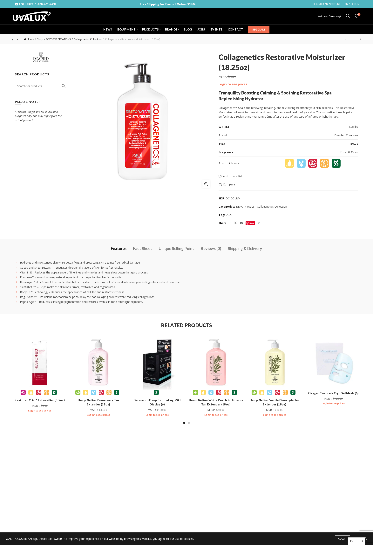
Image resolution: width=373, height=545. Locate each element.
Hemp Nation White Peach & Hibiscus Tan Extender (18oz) (216, 402)
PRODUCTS (150, 29)
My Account (353, 4)
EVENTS (216, 29)
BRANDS (171, 29)
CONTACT (235, 29)
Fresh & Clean (349, 152)
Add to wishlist (232, 176)
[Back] (15, 39)
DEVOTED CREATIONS (58, 39)
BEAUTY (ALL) (245, 206)
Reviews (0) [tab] (211, 248)
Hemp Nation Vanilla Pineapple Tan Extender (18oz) (275, 402)
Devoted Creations (346, 135)
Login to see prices (233, 84)
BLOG (188, 29)
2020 (229, 215)
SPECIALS (258, 29)
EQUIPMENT (126, 29)
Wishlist (359, 14)
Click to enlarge (206, 184)
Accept (342, 538)
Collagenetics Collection (88, 39)
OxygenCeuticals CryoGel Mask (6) (333, 393)
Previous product (348, 39)
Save (251, 223)
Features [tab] (118, 248)
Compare (229, 184)
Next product (358, 39)
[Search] (348, 16)
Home (30, 39)
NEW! (107, 29)
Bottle (354, 143)
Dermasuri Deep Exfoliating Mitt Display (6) (157, 402)
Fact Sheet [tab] (142, 248)
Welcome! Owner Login (330, 16)
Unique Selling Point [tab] (176, 248)
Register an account (327, 4)
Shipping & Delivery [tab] (245, 248)
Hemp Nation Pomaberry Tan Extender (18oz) (98, 402)
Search (63, 86)
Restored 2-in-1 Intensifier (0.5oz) (40, 400)
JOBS (201, 29)
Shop (40, 39)
